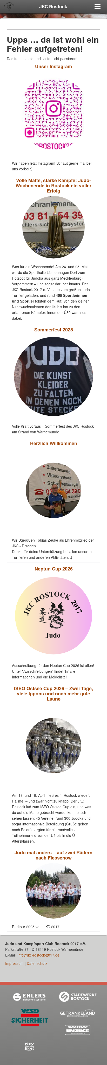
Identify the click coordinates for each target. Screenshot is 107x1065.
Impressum (14, 963)
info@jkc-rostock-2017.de (38, 955)
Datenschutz (37, 963)
